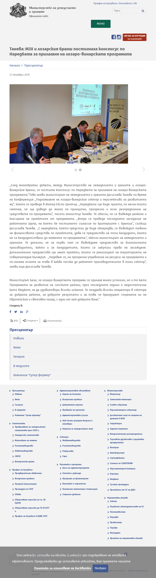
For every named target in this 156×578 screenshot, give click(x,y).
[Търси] (143, 10)
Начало (15, 65)
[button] (12, 169)
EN (135, 3)
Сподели (31, 320)
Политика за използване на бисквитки (62, 568)
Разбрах (100, 568)
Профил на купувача (105, 3)
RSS (16, 320)
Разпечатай (54, 320)
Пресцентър (33, 65)
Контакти (125, 3)
